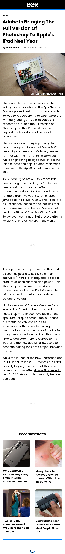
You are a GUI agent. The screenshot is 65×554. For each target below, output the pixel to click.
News (5, 15)
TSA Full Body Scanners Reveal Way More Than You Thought (16, 526)
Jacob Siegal (13, 47)
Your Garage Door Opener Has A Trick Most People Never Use (48, 526)
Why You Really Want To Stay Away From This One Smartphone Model (15, 476)
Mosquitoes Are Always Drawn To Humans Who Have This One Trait (48, 476)
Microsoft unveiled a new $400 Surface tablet (32, 372)
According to (38, 116)
